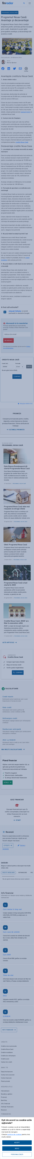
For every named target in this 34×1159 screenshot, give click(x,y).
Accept (17, 1142)
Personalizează (17, 1154)
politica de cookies (14, 1134)
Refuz (17, 1148)
